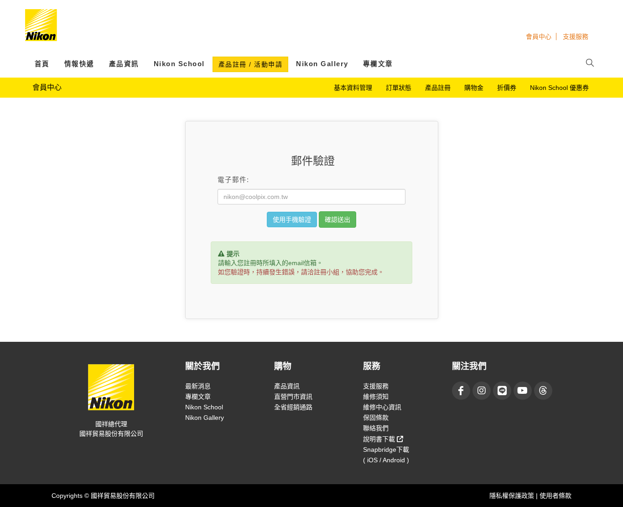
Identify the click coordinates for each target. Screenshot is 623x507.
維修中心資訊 (382, 407)
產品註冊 (438, 87)
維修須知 (376, 396)
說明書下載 (380, 439)
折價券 (506, 87)
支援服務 (575, 36)
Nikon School (179, 64)
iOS (372, 460)
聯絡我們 (376, 428)
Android (394, 460)
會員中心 (538, 36)
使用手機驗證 (292, 219)
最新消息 (198, 386)
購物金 (473, 87)
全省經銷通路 (293, 407)
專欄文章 (378, 64)
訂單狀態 (398, 87)
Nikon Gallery (322, 64)
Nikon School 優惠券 (559, 87)
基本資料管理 (353, 87)
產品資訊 (124, 64)
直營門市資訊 (293, 396)
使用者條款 (555, 495)
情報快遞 (79, 64)
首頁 (42, 64)
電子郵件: (233, 179)
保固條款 (376, 417)
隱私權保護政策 (512, 495)
